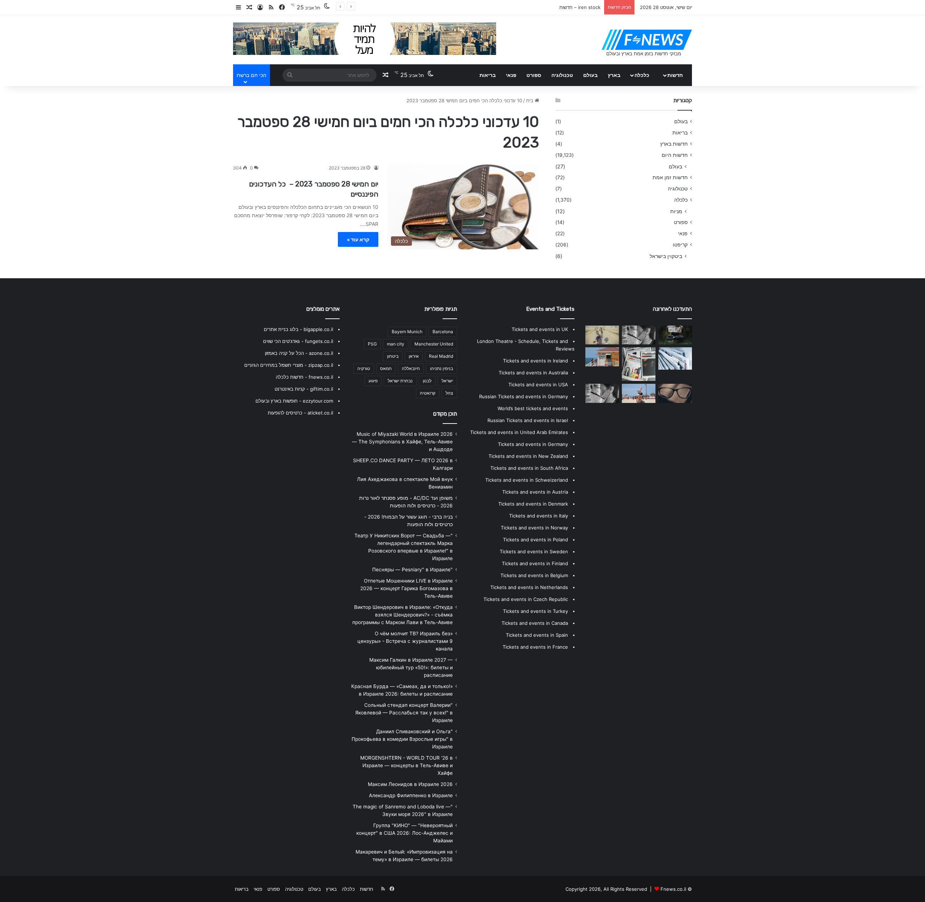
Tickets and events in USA (538, 384)
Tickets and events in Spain (537, 635)
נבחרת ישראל (400, 380)
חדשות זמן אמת (670, 177)
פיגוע (373, 380)
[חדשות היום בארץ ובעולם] (647, 40)
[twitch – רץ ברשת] (638, 364)
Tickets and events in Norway (534, 528)
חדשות (675, 75)
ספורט (533, 75)
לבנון (427, 380)
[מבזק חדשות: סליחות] (602, 335)
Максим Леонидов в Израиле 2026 (410, 784)
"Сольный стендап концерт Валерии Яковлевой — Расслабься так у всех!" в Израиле (404, 712)
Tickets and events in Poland (535, 539)
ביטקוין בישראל (666, 256)
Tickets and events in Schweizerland (526, 480)
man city (395, 344)
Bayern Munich (407, 331)
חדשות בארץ (674, 144)
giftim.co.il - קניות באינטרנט (304, 389)
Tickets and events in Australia (533, 372)
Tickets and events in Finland (535, 563)
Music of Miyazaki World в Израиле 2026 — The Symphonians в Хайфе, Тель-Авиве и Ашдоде (402, 441)
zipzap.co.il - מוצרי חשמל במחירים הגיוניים (288, 365)
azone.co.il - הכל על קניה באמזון (299, 353)
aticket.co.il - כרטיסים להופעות (300, 413)
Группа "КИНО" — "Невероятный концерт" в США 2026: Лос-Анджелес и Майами (404, 832)
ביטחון (393, 356)
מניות (676, 211)
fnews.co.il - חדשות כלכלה (304, 377)
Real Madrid (441, 356)
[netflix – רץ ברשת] (638, 393)
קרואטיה (427, 393)
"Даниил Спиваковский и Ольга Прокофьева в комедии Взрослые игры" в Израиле (402, 739)
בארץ (614, 75)
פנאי (511, 75)
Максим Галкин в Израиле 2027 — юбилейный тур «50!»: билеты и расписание (411, 667)
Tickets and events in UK (540, 329)
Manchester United (433, 344)
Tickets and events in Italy (538, 516)
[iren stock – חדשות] (638, 335)
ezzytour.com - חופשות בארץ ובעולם (294, 401)
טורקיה (363, 368)
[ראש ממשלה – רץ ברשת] (675, 335)
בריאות (487, 75)
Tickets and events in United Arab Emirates (519, 432)
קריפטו (680, 245)
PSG (372, 344)
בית (530, 100)
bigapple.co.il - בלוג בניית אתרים (298, 329)
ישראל (447, 380)
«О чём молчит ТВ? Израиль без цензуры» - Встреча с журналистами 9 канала (405, 641)
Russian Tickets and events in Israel (527, 420)
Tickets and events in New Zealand (528, 456)
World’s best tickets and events (533, 408)
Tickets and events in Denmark (533, 504)
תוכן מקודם (445, 414)
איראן (414, 356)
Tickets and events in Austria (535, 492)
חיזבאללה (411, 368)
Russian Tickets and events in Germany (523, 396)
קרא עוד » (358, 239)
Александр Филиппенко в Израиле (411, 795)
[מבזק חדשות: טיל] (602, 393)
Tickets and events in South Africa (529, 468)
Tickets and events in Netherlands (529, 587)
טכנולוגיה (562, 75)
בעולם (590, 75)
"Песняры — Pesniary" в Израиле (412, 569)
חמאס (386, 368)
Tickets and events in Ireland (535, 361)
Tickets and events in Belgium (534, 575)
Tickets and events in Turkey (535, 611)
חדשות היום (675, 155)
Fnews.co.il (673, 889)
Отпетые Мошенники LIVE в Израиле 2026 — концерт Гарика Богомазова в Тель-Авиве (406, 588)
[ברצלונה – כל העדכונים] (675, 393)
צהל (449, 393)
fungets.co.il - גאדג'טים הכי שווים (298, 341)
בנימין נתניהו (441, 368)
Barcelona (443, 331)
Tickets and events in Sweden (534, 551)
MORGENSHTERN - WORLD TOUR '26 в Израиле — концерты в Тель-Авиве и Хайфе (406, 765)
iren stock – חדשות (580, 7)
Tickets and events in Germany (533, 444)
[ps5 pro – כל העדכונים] (602, 356)
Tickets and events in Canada (535, 623)
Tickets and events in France (535, 647)
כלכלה (641, 75)
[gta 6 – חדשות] (675, 358)
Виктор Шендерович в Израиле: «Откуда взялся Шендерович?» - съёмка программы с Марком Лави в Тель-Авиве (402, 614)
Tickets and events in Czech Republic (525, 599)
